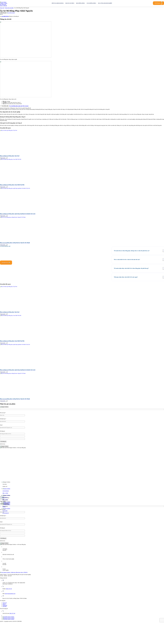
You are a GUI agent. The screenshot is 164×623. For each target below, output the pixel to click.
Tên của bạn (3, 412)
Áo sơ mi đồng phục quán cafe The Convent (18, 105)
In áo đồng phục (91, 3)
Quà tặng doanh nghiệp (105, 3)
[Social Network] (8, 616)
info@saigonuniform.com (10, 593)
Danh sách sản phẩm (9, 7)
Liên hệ (4, 604)
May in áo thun (69, 3)
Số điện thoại (3, 418)
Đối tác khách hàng (58, 3)
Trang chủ (2, 7)
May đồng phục (80, 3)
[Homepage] (4, 3)
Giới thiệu (5, 606)
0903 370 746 (9, 588)
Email (1, 425)
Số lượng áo (2, 431)
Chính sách (5, 605)
